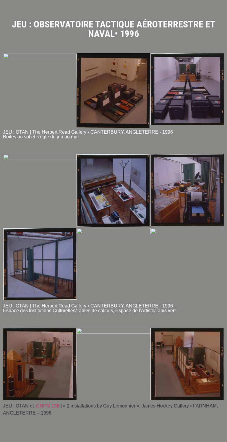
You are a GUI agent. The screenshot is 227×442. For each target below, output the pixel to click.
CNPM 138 (47, 405)
